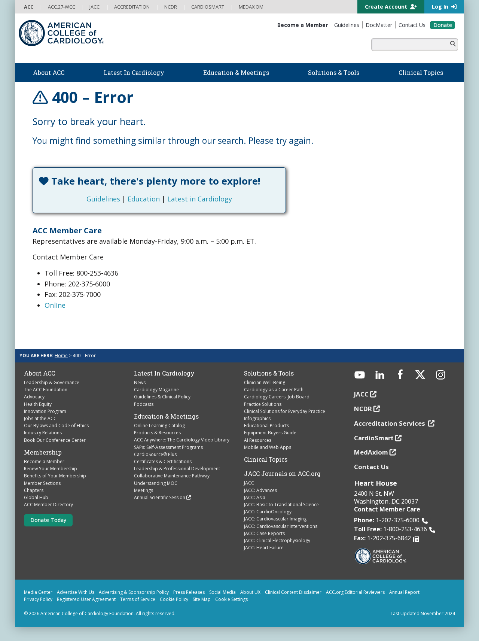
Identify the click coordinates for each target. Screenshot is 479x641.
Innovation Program (45, 411)
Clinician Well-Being (264, 382)
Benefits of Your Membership (55, 476)
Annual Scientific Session (159, 497)
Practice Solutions (262, 404)
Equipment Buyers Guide (270, 432)
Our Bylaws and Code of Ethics (56, 425)
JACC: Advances (260, 490)
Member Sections (42, 483)
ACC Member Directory (48, 504)
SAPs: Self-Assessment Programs (168, 447)
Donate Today (48, 519)
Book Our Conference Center (55, 440)
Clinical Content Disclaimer (293, 592)
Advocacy (34, 397)
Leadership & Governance (51, 382)
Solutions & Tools (269, 373)
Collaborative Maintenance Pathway (172, 476)
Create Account (387, 6)
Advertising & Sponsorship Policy (134, 592)
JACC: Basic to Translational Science (281, 504)
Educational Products (266, 425)
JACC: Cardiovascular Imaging (275, 519)
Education (144, 198)
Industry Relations (43, 432)
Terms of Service (137, 599)
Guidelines (103, 198)
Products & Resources (157, 432)
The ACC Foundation (45, 389)
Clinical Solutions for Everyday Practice (284, 411)
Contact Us (371, 466)
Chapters (33, 490)
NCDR (363, 408)
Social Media (222, 592)
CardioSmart (374, 438)
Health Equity (38, 404)
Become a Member (44, 461)
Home (61, 355)
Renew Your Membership (50, 468)
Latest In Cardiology (164, 373)
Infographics (257, 418)
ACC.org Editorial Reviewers (355, 592)
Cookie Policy (174, 599)
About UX (250, 592)
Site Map (202, 599)
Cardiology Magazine (156, 389)
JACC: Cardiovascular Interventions (280, 526)
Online (55, 305)
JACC (249, 483)
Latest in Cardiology (199, 198)
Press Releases (189, 592)
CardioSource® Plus (155, 454)
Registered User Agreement (86, 599)
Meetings (143, 490)
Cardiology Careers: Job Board (276, 397)
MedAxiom (371, 452)
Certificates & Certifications (163, 461)
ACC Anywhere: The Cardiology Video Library (181, 440)
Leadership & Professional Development (177, 468)
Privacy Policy (38, 599)
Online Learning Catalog (159, 425)
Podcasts (143, 404)
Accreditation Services (390, 423)
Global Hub (36, 497)
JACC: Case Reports (264, 533)
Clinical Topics (265, 459)
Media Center (38, 592)
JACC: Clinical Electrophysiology (277, 540)
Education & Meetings (166, 416)
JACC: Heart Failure (264, 547)
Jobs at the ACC (40, 418)
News (140, 382)
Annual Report (404, 592)
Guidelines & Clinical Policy (162, 397)
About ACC (39, 373)
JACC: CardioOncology (268, 511)
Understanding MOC (155, 483)
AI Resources (257, 440)
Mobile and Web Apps (267, 447)
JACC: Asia (254, 497)
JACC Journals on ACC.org (282, 473)
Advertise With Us (75, 592)
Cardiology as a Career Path (273, 389)
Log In (441, 6)
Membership (43, 452)
